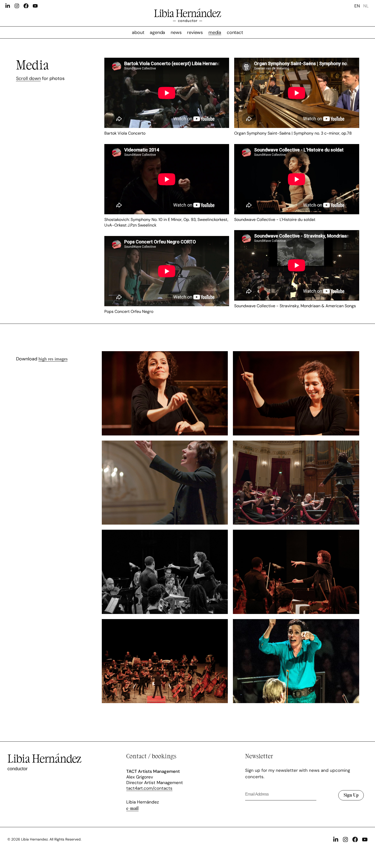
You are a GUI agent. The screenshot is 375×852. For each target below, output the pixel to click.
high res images (53, 358)
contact (235, 32)
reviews (195, 32)
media (214, 32)
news (176, 32)
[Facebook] (26, 5)
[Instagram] (16, 5)
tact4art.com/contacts (149, 788)
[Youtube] (35, 5)
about (138, 32)
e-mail (132, 808)
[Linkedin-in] (7, 5)
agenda (157, 32)
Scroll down (28, 78)
